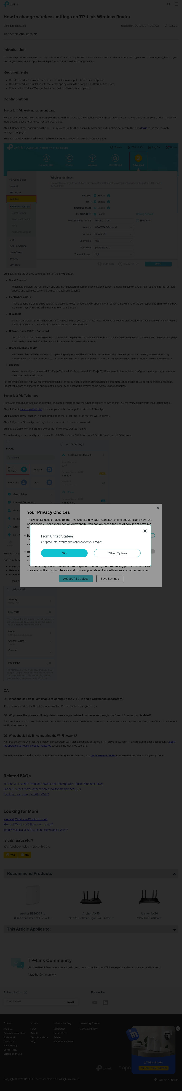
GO (64, 553)
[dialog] (91, 545)
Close (145, 530)
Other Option (117, 553)
